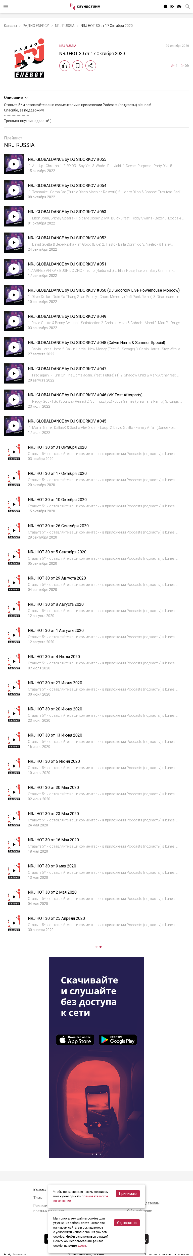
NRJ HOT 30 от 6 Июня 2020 (54, 761)
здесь (82, 1245)
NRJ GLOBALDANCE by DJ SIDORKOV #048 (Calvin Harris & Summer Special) (96, 342)
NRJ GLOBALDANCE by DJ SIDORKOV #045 (67, 421)
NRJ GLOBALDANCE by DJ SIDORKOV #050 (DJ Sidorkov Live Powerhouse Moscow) (104, 290)
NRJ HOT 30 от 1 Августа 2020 (56, 630)
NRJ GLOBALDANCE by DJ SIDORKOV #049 (67, 316)
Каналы (10, 26)
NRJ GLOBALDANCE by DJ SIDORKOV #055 (67, 159)
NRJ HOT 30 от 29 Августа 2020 (57, 578)
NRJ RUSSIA (65, 26)
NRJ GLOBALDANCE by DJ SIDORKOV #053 (67, 211)
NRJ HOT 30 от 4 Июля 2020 (54, 656)
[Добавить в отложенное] (77, 65)
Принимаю (128, 1194)
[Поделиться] (90, 65)
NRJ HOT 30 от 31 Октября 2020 (57, 447)
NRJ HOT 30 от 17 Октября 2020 (57, 473)
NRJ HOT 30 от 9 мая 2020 (52, 866)
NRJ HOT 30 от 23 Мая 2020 (53, 813)
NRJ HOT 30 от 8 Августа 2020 (56, 604)
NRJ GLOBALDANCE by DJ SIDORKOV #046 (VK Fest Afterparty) (85, 395)
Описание (13, 97)
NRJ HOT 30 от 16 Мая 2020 (53, 840)
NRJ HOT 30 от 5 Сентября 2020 (57, 552)
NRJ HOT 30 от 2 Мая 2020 (52, 892)
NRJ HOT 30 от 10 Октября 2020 (57, 499)
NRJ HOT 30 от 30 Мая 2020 (53, 787)
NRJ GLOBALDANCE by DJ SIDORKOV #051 (67, 264)
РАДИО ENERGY (36, 26)
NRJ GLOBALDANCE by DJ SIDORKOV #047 (67, 368)
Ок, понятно (127, 1223)
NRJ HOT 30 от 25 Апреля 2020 (56, 918)
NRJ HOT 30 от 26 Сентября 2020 (58, 525)
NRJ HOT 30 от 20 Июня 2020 (55, 709)
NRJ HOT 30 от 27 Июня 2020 (55, 682)
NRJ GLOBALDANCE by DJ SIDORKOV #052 (67, 238)
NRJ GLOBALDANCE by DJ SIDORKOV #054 (67, 185)
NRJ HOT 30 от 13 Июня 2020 (55, 735)
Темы (37, 1198)
